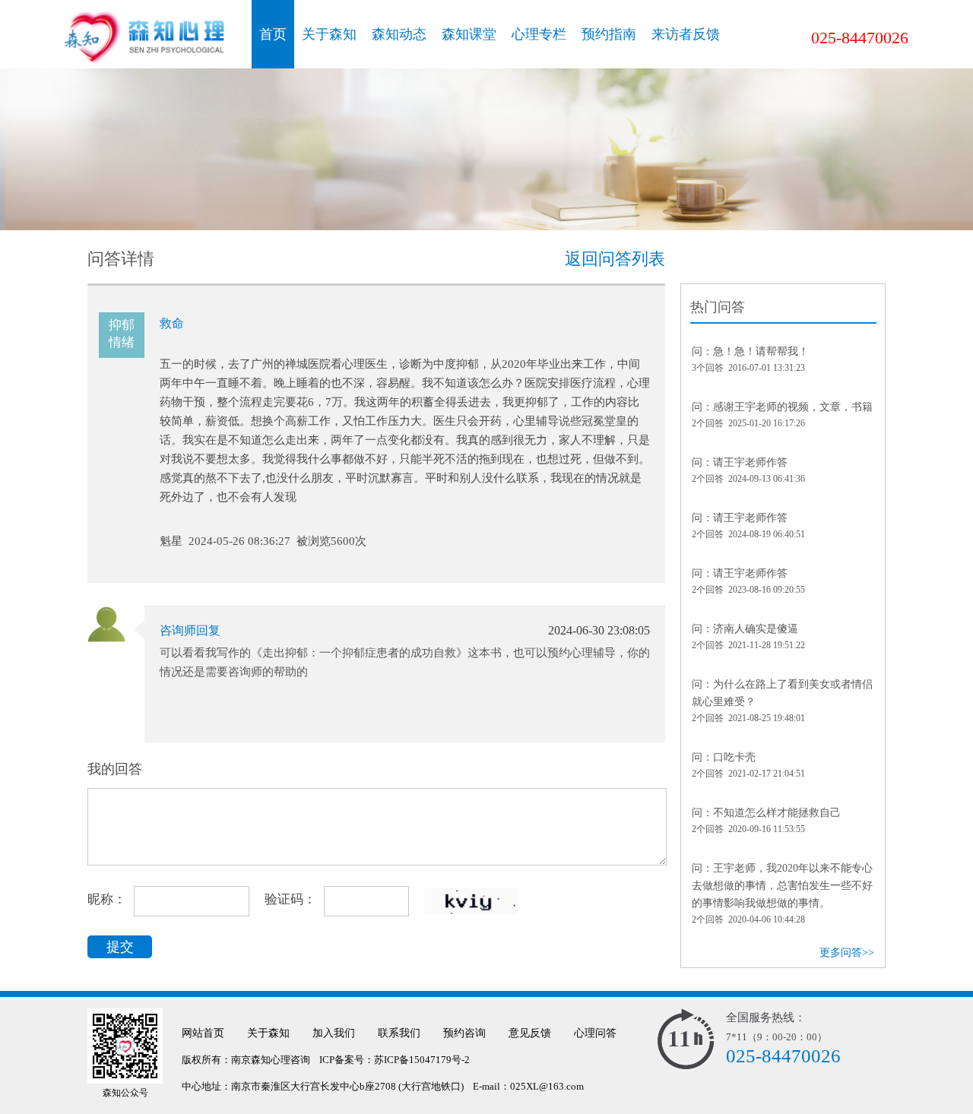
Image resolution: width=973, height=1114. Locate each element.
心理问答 (595, 1033)
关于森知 (329, 34)
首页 (273, 34)
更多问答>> (846, 952)
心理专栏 (539, 34)
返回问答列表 (615, 258)
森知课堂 (469, 34)
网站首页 (203, 1033)
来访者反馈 (685, 34)
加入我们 (333, 1033)
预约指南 (609, 34)
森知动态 (399, 34)
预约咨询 (464, 1033)
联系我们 (399, 1033)
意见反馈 (530, 1033)
